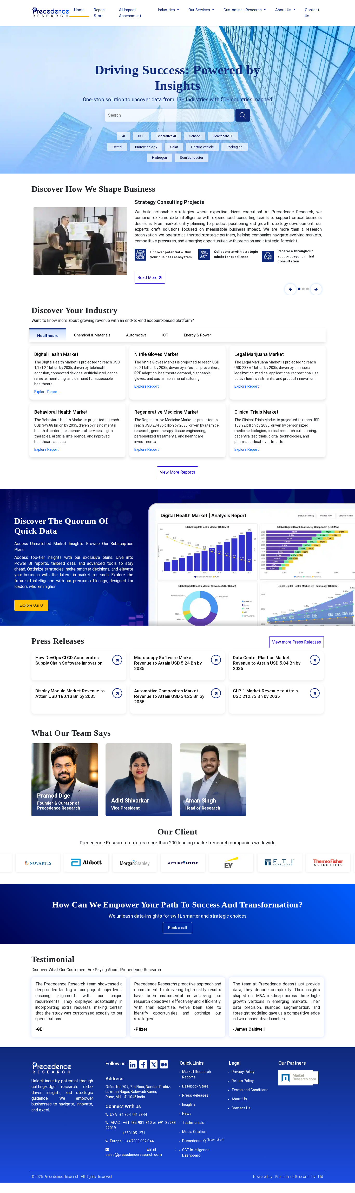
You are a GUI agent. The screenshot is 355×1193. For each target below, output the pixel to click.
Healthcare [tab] (47, 335)
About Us (239, 1099)
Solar (174, 147)
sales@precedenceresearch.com (134, 1154)
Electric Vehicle (202, 147)
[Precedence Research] (50, 12)
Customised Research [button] (243, 10)
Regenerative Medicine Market (166, 412)
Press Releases (195, 1095)
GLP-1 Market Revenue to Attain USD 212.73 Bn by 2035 (265, 693)
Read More (148, 277)
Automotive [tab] (136, 335)
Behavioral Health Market (61, 412)
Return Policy (243, 1081)
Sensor (194, 136)
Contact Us (312, 13)
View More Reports (177, 472)
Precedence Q (202, 1141)
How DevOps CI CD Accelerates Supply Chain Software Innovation (68, 660)
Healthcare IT (223, 136)
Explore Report (46, 392)
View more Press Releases (296, 642)
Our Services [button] (199, 10)
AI (123, 136)
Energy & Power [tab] (197, 335)
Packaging (234, 147)
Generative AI (166, 136)
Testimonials (193, 1123)
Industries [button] (167, 10)
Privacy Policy (243, 1072)
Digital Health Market (56, 354)
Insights (189, 1104)
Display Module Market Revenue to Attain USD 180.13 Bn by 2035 (70, 693)
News (187, 1113)
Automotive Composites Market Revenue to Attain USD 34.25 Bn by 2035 (169, 696)
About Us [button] (283, 10)
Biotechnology (146, 147)
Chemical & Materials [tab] (92, 335)
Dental (117, 147)
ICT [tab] (165, 335)
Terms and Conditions (250, 1090)
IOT (140, 136)
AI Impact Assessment (130, 13)
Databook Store (195, 1086)
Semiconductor (191, 158)
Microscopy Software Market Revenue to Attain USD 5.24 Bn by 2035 (168, 663)
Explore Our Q (31, 605)
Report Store (100, 13)
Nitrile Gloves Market (156, 354)
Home (79, 10)
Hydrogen (159, 158)
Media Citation (194, 1132)
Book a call (177, 927)
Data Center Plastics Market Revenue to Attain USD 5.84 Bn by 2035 (266, 663)
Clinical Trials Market (256, 412)
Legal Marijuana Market (259, 354)
